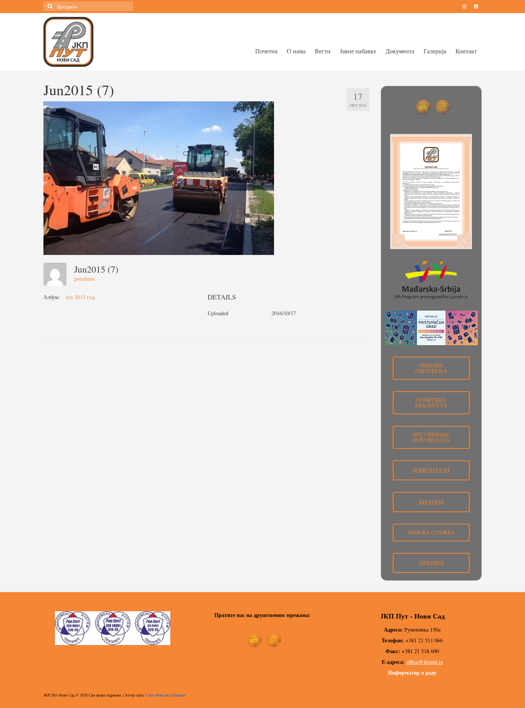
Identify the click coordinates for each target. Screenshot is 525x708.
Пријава (179, 695)
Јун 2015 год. (80, 297)
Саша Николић (157, 695)
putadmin (84, 278)
